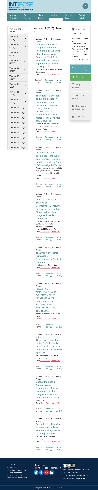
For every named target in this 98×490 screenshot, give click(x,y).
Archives (55, 15)
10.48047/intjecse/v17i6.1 (50, 74)
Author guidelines (77, 86)
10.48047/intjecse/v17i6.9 (50, 441)
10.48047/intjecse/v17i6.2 (50, 131)
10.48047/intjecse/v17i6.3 (50, 178)
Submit (80, 77)
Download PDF (49, 81)
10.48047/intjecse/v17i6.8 (50, 403)
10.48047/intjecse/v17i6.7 (50, 361)
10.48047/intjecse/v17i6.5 (50, 267)
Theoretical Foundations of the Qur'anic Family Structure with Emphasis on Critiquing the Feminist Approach (49, 346)
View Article (58, 81)
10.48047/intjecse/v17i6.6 (50, 319)
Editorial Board (41, 16)
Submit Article (82, 16)
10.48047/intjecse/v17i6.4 (50, 231)
